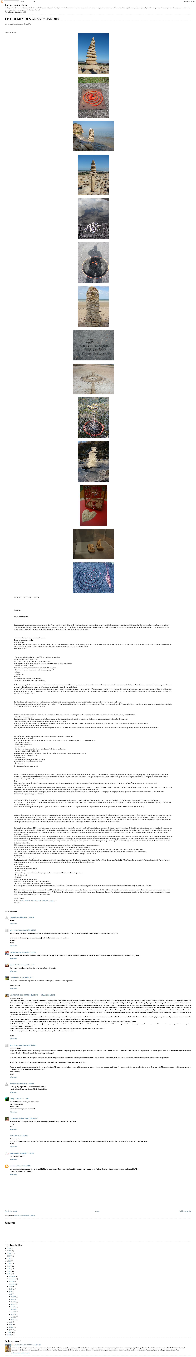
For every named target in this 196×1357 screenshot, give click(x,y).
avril (11, 1322)
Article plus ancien (185, 1211)
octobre (11, 1281)
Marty (12, 1098)
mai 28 (13, 1299)
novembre (12, 1279)
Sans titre (14, 1309)
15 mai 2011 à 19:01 (26, 977)
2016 (9, 1261)
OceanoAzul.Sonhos (17, 1118)
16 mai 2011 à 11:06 (21, 1098)
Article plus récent (11, 1211)
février (11, 1327)
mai (10, 1294)
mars (11, 1324)
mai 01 (13, 1319)
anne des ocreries (16, 930)
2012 (9, 1271)
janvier (11, 1330)
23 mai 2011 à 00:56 (21, 1135)
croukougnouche (15, 952)
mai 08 (13, 1312)
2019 (9, 1253)
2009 (9, 1335)
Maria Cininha (15, 965)
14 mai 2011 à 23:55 (29, 930)
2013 (9, 1268)
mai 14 (13, 1307)
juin (10, 1291)
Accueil (97, 1211)
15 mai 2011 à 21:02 (48, 995)
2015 (9, 1263)
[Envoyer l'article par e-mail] (55, 900)
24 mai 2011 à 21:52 (27, 1153)
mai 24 (13, 1302)
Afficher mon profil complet (21, 1353)
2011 (9, 1274)
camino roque (14, 1153)
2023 (9, 1248)
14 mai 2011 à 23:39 (27, 917)
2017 (9, 1258)
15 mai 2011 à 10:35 (29, 952)
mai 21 (13, 1304)
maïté (12, 1135)
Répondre (13, 923)
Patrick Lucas (14, 917)
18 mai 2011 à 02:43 (31, 1118)
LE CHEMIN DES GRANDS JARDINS (32, 18)
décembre (12, 1276)
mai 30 (13, 1296)
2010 (9, 1332)
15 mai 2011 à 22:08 (29, 1045)
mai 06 (13, 1314)
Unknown (13, 1166)
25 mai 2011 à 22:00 (24, 1166)
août (10, 1286)
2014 (9, 1266)
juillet (11, 1289)
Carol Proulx (14, 977)
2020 (9, 1251)
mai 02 (13, 1317)
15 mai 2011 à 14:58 (27, 965)
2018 (9, 1256)
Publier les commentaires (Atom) (24, 1216)
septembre (12, 1284)
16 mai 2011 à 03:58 (27, 1083)
